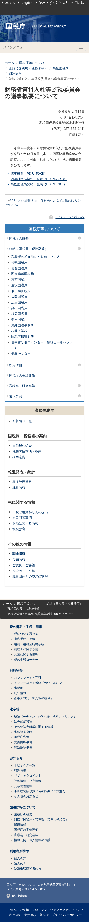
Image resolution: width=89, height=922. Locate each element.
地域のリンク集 (23, 571)
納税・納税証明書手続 (29, 644)
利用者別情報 (19, 851)
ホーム (9, 63)
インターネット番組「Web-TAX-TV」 (39, 683)
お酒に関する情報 (25, 523)
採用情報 (15, 365)
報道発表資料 (22, 481)
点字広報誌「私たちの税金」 (33, 698)
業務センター (21, 354)
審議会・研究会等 (22, 386)
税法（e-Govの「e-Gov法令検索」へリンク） (45, 716)
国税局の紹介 (22, 446)
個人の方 (20, 858)
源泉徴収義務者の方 (27, 868)
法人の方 (20, 863)
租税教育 (18, 529)
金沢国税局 (19, 285)
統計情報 (18, 487)
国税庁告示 (21, 737)
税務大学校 (19, 331)
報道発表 (20, 770)
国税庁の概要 (19, 238)
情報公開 (15, 396)
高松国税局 (60, 68)
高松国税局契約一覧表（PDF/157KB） (39, 184)
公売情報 (18, 559)
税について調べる (26, 633)
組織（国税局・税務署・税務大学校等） (41, 819)
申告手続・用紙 (24, 639)
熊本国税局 (19, 319)
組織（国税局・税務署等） (28, 68)
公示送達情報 (23, 786)
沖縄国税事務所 (22, 325)
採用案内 (18, 457)
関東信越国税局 (22, 274)
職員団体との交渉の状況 (30, 576)
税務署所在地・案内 (26, 451)
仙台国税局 (19, 268)
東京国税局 (19, 279)
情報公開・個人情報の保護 (32, 840)
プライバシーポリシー (67, 915)
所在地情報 (19, 896)
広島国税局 (19, 302)
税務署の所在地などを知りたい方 (35, 257)
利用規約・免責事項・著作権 (29, 915)
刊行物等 (16, 670)
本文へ (10, 3)
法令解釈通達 (23, 721)
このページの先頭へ (69, 217)
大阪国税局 (19, 297)
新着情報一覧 (22, 421)
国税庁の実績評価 (22, 375)
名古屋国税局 (21, 291)
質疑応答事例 (23, 747)
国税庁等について (32, 63)
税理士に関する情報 (27, 649)
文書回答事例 (22, 518)
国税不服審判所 (22, 337)
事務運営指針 (23, 732)
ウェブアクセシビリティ (66, 910)
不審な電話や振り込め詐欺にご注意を (39, 791)
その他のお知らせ (26, 796)
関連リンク (39, 910)
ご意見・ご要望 (23, 565)
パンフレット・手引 (27, 677)
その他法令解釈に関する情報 (33, 726)
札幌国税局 (19, 262)
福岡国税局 (19, 314)
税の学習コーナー (26, 659)
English (27, 3)
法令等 (14, 709)
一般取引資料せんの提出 (30, 512)
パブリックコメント (27, 775)
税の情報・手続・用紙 (26, 627)
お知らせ (16, 758)
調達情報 (15, 73)
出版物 (18, 688)
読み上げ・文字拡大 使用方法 (61, 3)
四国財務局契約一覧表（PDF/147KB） (39, 179)
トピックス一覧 (24, 765)
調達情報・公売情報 (27, 781)
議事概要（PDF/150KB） (29, 173)
